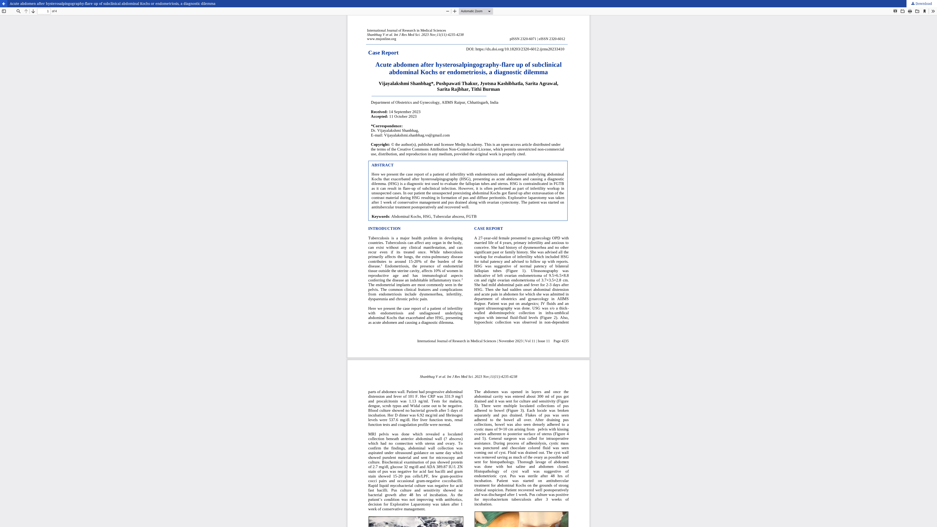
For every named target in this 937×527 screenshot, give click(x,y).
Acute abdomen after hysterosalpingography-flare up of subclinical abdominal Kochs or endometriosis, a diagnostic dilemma (112, 3)
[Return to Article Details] (3, 3)
